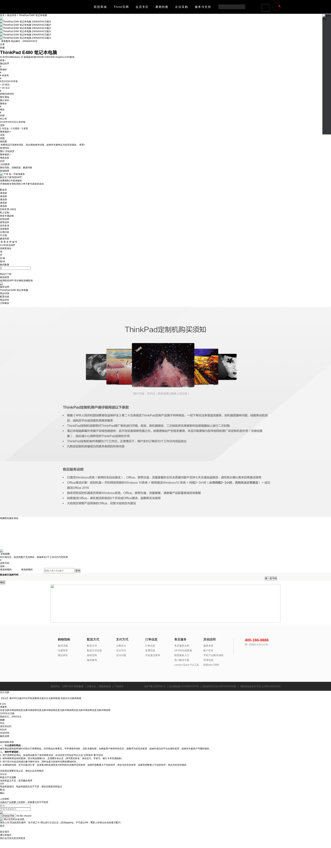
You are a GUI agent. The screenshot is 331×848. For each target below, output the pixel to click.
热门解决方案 (181, 660)
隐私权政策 (105, 686)
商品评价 (63, 655)
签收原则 (92, 655)
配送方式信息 (94, 650)
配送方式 (92, 645)
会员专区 (142, 6)
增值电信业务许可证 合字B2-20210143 (260, 686)
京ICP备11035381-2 (155, 686)
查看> (82, 144)
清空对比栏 (5, 726)
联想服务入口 (181, 655)
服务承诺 (208, 645)
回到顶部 (326, 129)
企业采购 (181, 6)
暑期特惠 (161, 6)
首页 (2, 15)
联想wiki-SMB (211, 665)
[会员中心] (326, 15)
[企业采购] (326, 60)
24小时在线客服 (183, 650)
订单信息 (150, 645)
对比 (2, 723)
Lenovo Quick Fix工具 (186, 665)
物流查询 (92, 660)
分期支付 (121, 645)
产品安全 (119, 686)
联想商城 (100, 6)
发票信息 (150, 650)
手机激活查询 (152, 655)
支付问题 (121, 655)
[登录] (265, 7)
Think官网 (121, 6)
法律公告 (91, 686)
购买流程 (63, 645)
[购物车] (277, 7)
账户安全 (208, 650)
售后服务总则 (181, 645)
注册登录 (63, 650)
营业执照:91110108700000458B (219, 686)
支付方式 (121, 650)
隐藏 (2, 720)
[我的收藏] (326, 39)
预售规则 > (5, 131)
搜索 (242, 6)
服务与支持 (203, 6)
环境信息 (208, 660)
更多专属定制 (7, 215)
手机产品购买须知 (213, 655)
